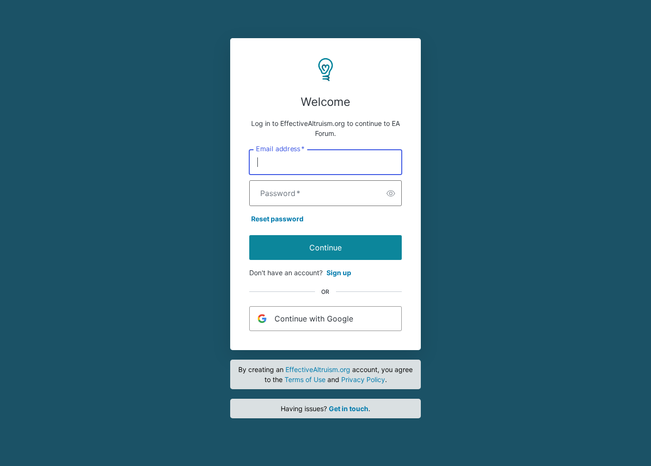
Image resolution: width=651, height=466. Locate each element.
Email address (280, 149)
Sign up (338, 273)
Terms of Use (305, 379)
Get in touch (348, 408)
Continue (325, 247)
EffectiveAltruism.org (317, 369)
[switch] (390, 193)
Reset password (277, 219)
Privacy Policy (363, 379)
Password (280, 193)
